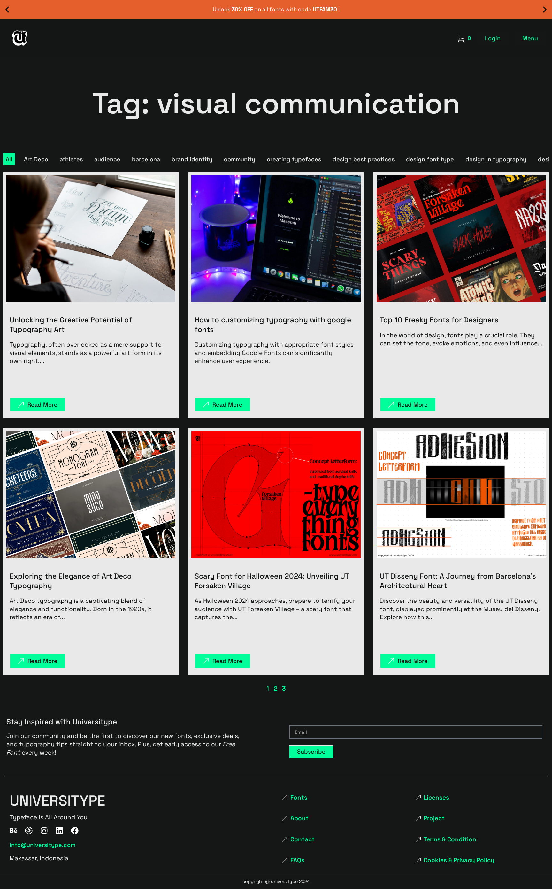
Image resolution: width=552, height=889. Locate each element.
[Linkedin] (59, 830)
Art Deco (36, 159)
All (9, 159)
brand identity (192, 159)
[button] (7, 10)
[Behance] (13, 830)
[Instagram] (44, 830)
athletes (71, 159)
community (239, 159)
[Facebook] (75, 830)
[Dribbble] (29, 830)
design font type (430, 159)
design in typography (495, 159)
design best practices (364, 159)
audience (107, 159)
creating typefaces (294, 159)
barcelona (146, 159)
